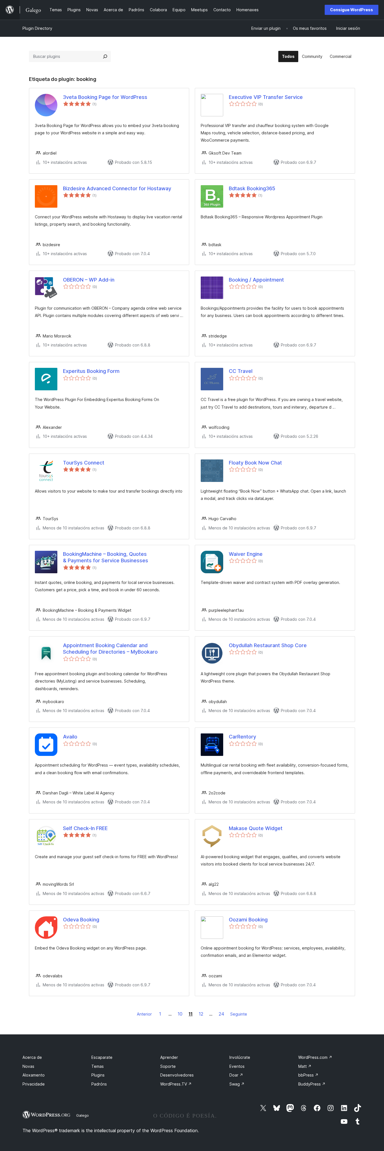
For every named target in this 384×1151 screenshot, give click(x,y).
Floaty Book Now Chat (255, 463)
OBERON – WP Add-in (88, 280)
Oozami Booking (248, 920)
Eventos (237, 1066)
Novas (28, 1066)
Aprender (169, 1057)
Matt (304, 1066)
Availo (70, 737)
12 (201, 1014)
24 (221, 1014)
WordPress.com (315, 1057)
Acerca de (32, 1057)
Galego (82, 1115)
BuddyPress (312, 1084)
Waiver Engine (246, 554)
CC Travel (240, 371)
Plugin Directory (37, 28)
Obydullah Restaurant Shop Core (268, 645)
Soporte (168, 1066)
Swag (237, 1084)
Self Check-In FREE (85, 828)
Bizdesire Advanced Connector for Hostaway (117, 188)
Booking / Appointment (256, 280)
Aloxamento (33, 1075)
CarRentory (242, 737)
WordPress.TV (176, 1084)
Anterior (144, 1014)
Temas (97, 1066)
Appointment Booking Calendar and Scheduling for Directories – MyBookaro (110, 648)
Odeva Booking (81, 920)
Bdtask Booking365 (252, 188)
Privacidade (33, 1084)
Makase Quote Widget (256, 828)
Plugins (98, 1075)
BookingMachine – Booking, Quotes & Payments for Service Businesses (105, 557)
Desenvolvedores (177, 1075)
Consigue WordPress (351, 9)
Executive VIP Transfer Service (266, 97)
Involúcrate (239, 1057)
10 (180, 1014)
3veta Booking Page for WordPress (105, 97)
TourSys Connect (83, 463)
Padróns (99, 1084)
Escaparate (101, 1057)
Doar (236, 1075)
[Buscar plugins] (105, 56)
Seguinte (238, 1014)
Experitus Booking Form (91, 371)
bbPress (308, 1075)
